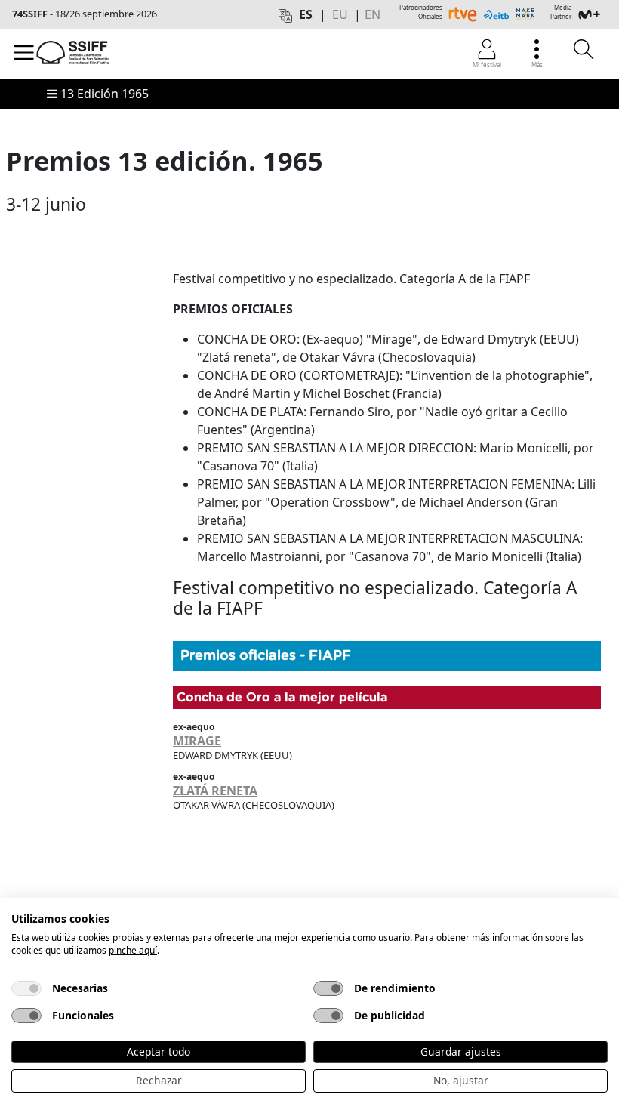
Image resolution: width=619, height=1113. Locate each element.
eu (340, 14)
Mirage (197, 740)
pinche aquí (133, 950)
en (372, 14)
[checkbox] (26, 988)
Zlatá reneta (215, 790)
